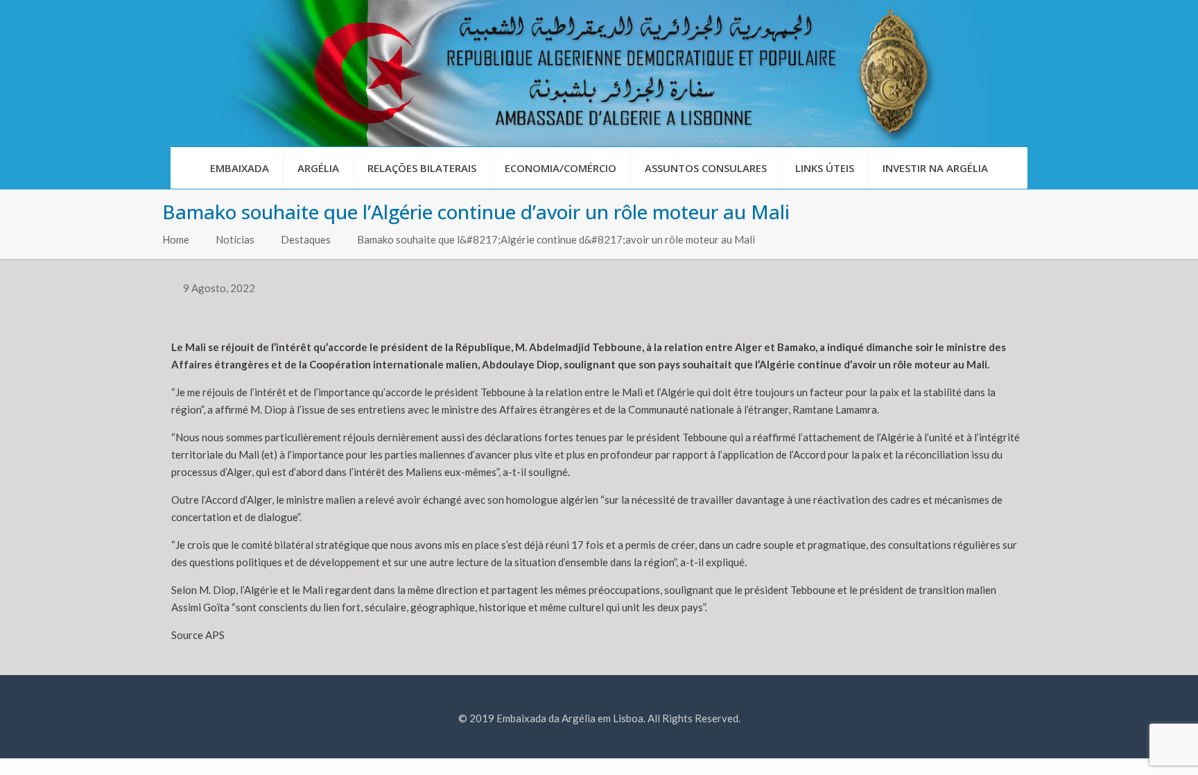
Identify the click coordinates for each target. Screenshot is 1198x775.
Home (175, 239)
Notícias (235, 239)
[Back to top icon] (1131, 746)
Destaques (306, 239)
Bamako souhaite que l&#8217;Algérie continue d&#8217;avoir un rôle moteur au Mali (556, 239)
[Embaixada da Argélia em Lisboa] (599, 73)
